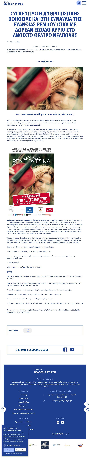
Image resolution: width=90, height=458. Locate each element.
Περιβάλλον (23, 398)
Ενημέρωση (45, 47)
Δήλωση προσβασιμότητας (23, 409)
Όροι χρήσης (23, 406)
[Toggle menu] (84, 3)
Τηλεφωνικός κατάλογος (23, 422)
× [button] (26, 426)
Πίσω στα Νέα (15, 42)
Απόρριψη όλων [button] (20, 450)
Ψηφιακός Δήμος (24, 402)
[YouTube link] (72, 350)
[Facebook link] (65, 349)
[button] (15, 453)
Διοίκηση (23, 395)
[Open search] (78, 2)
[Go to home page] (13, 3)
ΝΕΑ (53, 47)
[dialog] (15, 440)
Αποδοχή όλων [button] (9, 450)
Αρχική (35, 47)
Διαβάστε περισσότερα (17, 441)
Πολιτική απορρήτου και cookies (23, 413)
